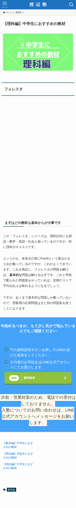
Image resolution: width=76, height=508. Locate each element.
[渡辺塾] (38, 4)
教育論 (11, 489)
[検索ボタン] (71, 4)
